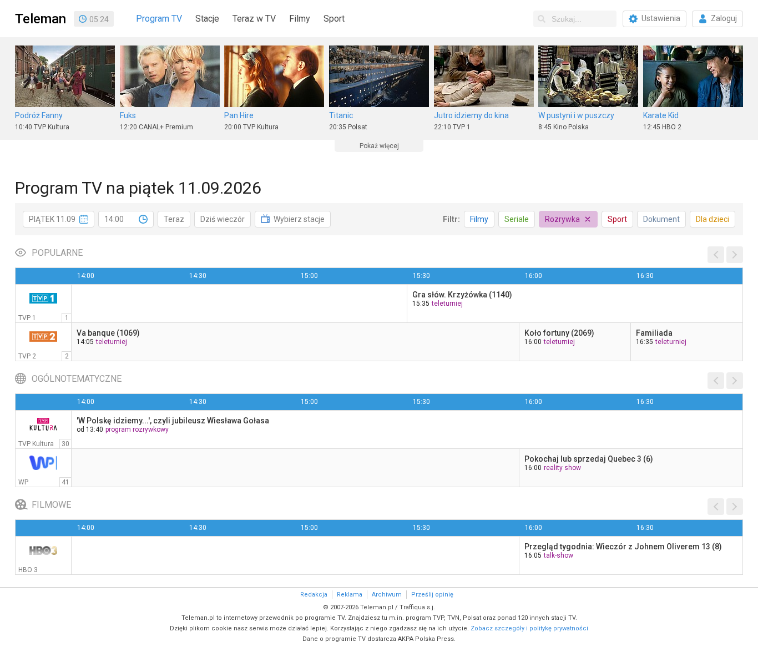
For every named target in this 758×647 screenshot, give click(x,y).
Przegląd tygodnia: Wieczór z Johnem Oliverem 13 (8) (623, 546)
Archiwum (387, 594)
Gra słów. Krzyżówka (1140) (462, 294)
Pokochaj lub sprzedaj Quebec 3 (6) (588, 458)
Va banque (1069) (108, 332)
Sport (334, 18)
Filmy (299, 18)
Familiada (654, 332)
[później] (734, 254)
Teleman (40, 19)
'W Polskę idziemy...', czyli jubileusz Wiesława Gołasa (173, 420)
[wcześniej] (716, 254)
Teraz (174, 219)
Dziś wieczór (222, 219)
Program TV (159, 18)
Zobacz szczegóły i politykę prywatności (529, 628)
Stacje (207, 18)
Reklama (349, 594)
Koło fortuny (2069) (559, 332)
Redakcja (313, 594)
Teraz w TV (254, 18)
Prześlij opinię (432, 594)
